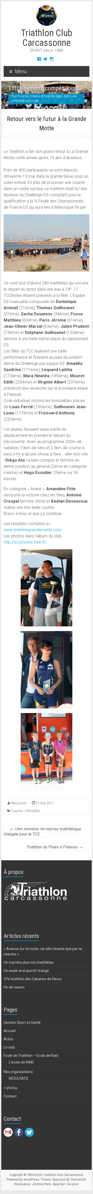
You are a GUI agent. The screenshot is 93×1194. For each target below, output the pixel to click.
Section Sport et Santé (22, 1022)
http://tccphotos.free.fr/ (25, 542)
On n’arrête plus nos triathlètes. (29, 962)
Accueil (10, 1031)
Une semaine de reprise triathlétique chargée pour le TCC (42, 832)
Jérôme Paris (41, 1184)
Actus (8, 1039)
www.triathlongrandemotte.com (32, 529)
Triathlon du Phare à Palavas (55, 847)
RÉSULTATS (18, 1078)
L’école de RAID (21, 1062)
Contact (10, 1096)
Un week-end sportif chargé (26, 971)
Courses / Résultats (25, 811)
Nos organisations (18, 1072)
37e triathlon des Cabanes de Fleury (33, 979)
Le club (9, 1047)
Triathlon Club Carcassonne (46, 38)
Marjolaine (18, 803)
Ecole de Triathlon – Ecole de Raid (31, 1055)
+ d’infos (11, 1088)
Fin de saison (14, 987)
